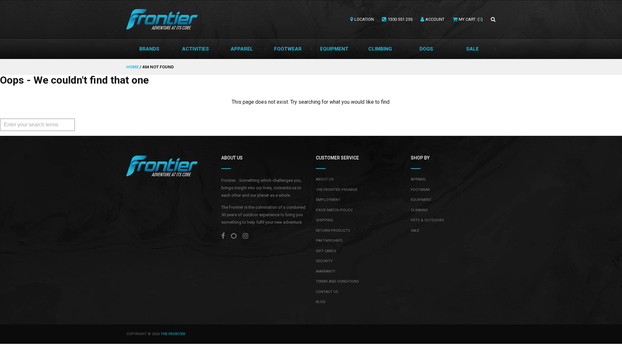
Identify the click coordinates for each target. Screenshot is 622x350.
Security (324, 261)
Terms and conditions (337, 281)
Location (364, 19)
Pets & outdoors (427, 220)
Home (133, 66)
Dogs (426, 49)
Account (434, 19)
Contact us (327, 292)
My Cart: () (471, 19)
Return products (333, 230)
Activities (195, 49)
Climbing (380, 49)
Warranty (325, 271)
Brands (149, 49)
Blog (320, 302)
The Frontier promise (336, 190)
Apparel (242, 49)
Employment (328, 200)
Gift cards (326, 251)
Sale (472, 49)
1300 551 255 (400, 19)
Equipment (334, 49)
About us (325, 179)
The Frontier (173, 334)
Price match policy (334, 210)
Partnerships (329, 241)
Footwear (288, 49)
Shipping (324, 220)
